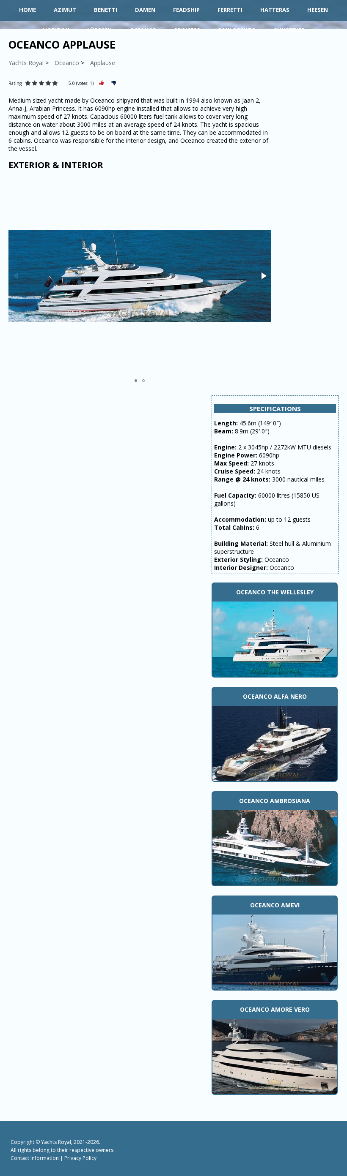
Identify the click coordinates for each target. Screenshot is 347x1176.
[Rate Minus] (113, 83)
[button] (263, 276)
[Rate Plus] (101, 83)
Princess (187, 30)
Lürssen (99, 30)
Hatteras (274, 10)
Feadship (186, 10)
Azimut (65, 10)
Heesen (317, 10)
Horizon (56, 30)
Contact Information (35, 1158)
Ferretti (230, 10)
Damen (145, 10)
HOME (27, 10)
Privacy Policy (80, 1158)
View (274, 638)
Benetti (105, 10)
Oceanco (143, 30)
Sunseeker (289, 30)
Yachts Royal (56, 1142)
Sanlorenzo (237, 30)
